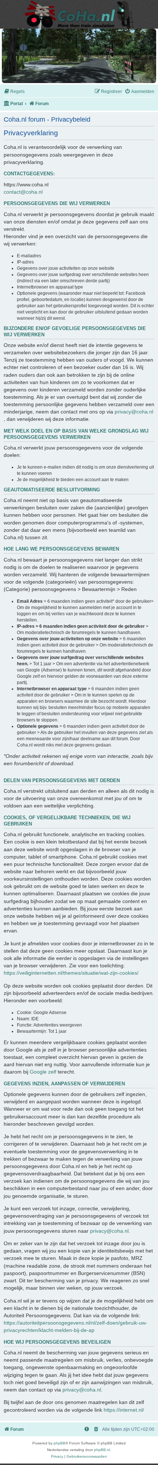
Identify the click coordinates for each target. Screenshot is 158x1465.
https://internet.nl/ (124, 1410)
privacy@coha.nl (134, 412)
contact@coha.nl (23, 192)
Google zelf (43, 1072)
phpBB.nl (102, 1450)
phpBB (59, 1443)
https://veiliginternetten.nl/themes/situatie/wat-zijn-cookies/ (71, 973)
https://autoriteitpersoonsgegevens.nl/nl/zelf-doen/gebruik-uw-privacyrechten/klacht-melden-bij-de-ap (75, 1326)
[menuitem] (14, 92)
